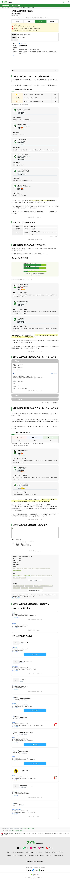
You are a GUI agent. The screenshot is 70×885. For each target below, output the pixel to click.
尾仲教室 (14, 623)
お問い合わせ (48, 855)
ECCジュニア (22, 43)
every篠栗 (14, 791)
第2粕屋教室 (15, 666)
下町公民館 (14, 647)
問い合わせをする (16, 597)
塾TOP (3, 7)
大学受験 (34, 847)
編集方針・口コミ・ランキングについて (34, 852)
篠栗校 (13, 722)
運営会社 (42, 855)
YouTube (51, 847)
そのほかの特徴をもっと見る (35, 580)
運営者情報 (61, 852)
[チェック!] (56, 725)
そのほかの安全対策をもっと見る (35, 590)
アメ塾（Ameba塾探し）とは (17, 852)
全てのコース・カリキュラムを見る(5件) (49, 402)
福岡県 (11, 7)
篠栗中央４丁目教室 (16, 809)
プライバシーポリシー (18, 855)
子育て (42, 847)
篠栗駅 (21, 7)
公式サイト (35, 654)
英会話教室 (7, 7)
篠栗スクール (15, 685)
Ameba (30, 870)
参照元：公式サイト (54, 373)
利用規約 (9, 855)
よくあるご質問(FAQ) (58, 855)
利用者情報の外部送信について (31, 855)
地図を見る (16, 617)
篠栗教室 (14, 703)
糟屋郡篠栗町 (16, 7)
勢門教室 (14, 613)
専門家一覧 (54, 852)
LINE (26, 847)
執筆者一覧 (47, 852)
